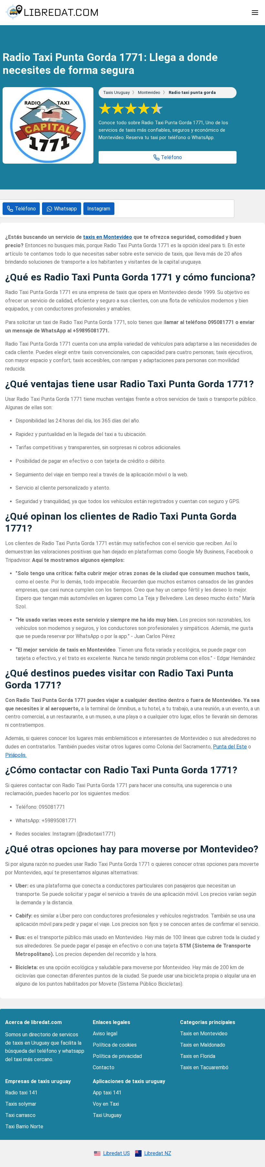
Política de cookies (115, 1045)
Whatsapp (65, 209)
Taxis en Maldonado (202, 1045)
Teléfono (171, 157)
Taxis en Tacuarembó (204, 1067)
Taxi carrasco (20, 1115)
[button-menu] (255, 12)
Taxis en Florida (197, 1056)
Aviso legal (105, 1033)
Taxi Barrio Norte (24, 1126)
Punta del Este (230, 747)
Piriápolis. (15, 755)
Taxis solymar (20, 1104)
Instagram (98, 209)
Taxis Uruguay (117, 92)
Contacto (103, 1067)
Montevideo (149, 92)
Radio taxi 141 (21, 1093)
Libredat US (116, 1153)
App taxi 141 (107, 1093)
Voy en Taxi (106, 1104)
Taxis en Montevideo (204, 1033)
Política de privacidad (117, 1056)
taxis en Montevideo (107, 237)
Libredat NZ (157, 1153)
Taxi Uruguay (107, 1115)
